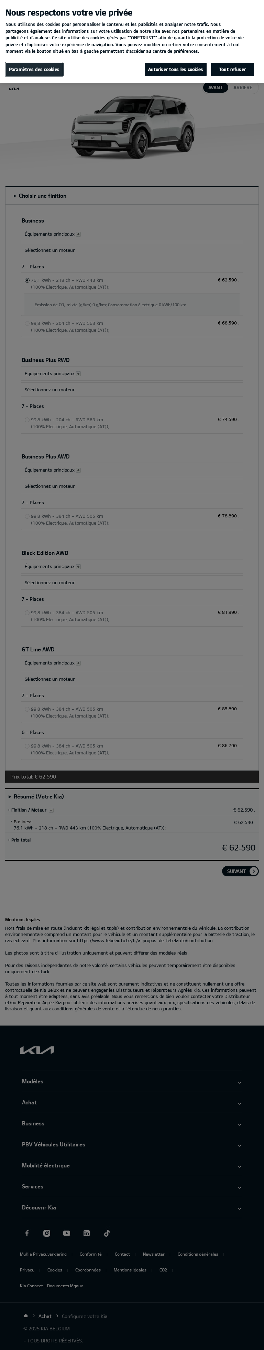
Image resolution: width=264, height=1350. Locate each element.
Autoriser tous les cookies (175, 69)
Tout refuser (232, 69)
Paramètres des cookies (34, 69)
